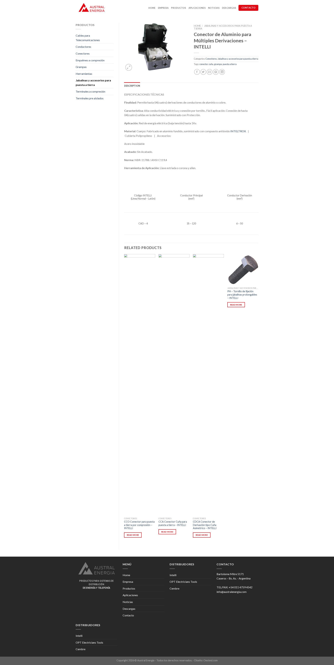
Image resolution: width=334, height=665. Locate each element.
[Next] (258, 399)
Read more (133, 535)
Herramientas (84, 73)
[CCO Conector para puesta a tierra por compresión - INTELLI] (139, 384)
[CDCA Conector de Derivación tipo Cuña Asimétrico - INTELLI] (208, 384)
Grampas (81, 66)
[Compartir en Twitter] (203, 72)
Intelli (173, 575)
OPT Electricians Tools (183, 581)
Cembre (174, 588)
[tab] (132, 85)
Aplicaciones (197, 7)
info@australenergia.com (231, 591)
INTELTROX (238, 131)
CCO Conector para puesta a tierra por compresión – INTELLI (139, 525)
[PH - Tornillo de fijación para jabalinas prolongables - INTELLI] (242, 269)
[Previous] (124, 399)
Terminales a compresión (90, 91)
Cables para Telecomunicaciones (88, 38)
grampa (218, 64)
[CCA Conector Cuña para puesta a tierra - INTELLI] (173, 384)
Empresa (163, 7)
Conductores (83, 46)
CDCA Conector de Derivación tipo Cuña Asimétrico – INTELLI (205, 525)
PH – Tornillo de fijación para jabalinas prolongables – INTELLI (242, 294)
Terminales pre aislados (90, 98)
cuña (211, 64)
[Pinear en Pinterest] (216, 72)
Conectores (83, 53)
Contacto (128, 615)
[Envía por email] (209, 72)
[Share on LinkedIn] (222, 72)
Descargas (229, 7)
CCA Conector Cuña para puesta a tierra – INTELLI (172, 523)
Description (132, 85)
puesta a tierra (230, 64)
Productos (178, 7)
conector (203, 64)
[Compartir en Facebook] (197, 72)
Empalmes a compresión (90, 60)
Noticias (214, 7)
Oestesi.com (211, 660)
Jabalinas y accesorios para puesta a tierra (93, 82)
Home (152, 7)
